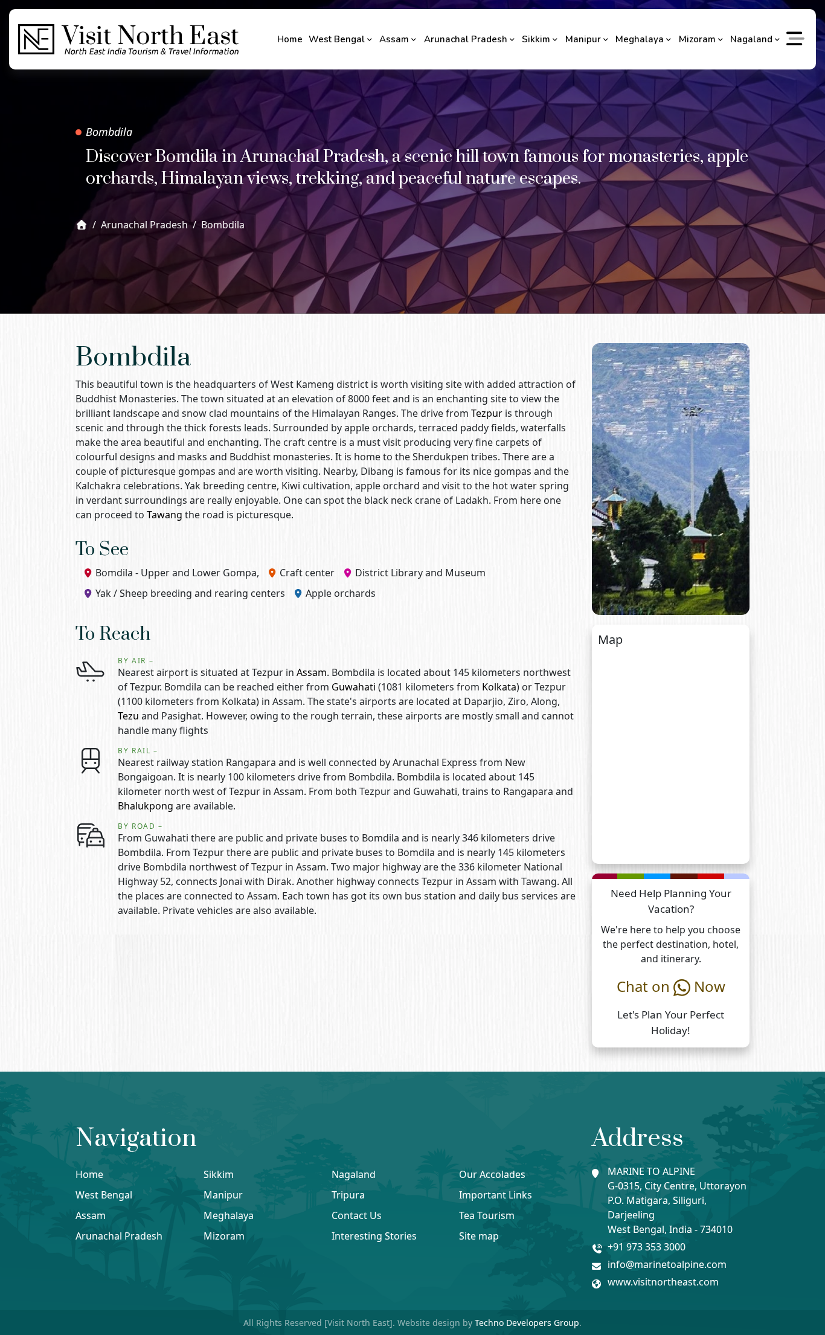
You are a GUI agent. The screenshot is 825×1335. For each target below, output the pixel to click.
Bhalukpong (145, 805)
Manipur (583, 39)
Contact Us (357, 1215)
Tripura (348, 1195)
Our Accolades (492, 1174)
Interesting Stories (374, 1236)
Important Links (495, 1195)
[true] (796, 39)
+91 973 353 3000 (646, 1246)
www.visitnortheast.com (663, 1281)
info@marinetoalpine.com (667, 1264)
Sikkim (536, 39)
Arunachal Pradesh (465, 39)
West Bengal (337, 39)
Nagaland (751, 39)
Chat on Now (671, 986)
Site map (479, 1236)
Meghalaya (639, 39)
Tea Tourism (487, 1215)
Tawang (164, 514)
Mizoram (697, 39)
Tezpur (486, 413)
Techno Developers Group (527, 1322)
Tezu (128, 715)
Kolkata (499, 686)
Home (290, 39)
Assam (394, 39)
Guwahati (354, 686)
